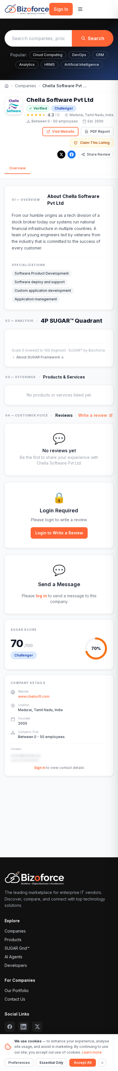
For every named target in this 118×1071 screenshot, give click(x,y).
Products (13, 939)
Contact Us (15, 999)
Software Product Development (42, 273)
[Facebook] (72, 154)
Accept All (82, 1062)
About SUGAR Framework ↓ (40, 357)
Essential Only (51, 1062)
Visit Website (63, 131)
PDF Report (100, 131)
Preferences (19, 1062)
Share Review (98, 154)
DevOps (79, 55)
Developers (16, 965)
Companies (25, 85)
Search (96, 38)
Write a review (92, 415)
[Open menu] (80, 9)
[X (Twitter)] (37, 1027)
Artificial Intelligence (81, 64)
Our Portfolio (17, 990)
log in (41, 595)
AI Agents (13, 956)
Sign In (61, 9)
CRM (100, 55)
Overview (17, 168)
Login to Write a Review (59, 532)
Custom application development (43, 290)
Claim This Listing (95, 142)
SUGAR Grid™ (17, 948)
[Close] (102, 1063)
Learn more (92, 1052)
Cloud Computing (47, 55)
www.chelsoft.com (34, 696)
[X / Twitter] (61, 154)
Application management (36, 299)
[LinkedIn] (23, 1027)
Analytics (27, 64)
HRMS (49, 64)
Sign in (39, 767)
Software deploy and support (40, 282)
